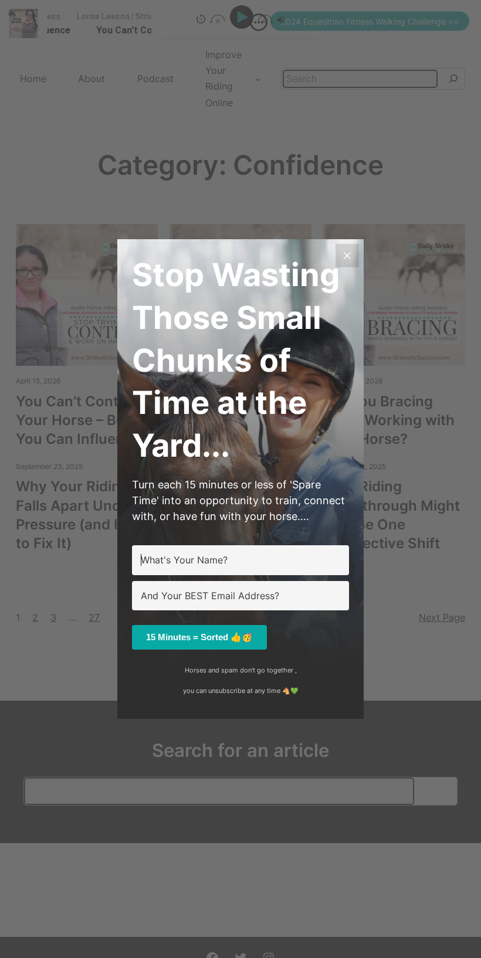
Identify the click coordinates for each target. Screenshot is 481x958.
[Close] (347, 255)
